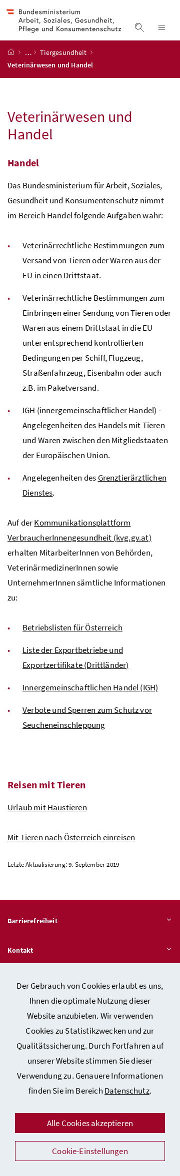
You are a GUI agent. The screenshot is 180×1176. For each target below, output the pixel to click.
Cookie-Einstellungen (90, 1151)
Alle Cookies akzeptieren (90, 1123)
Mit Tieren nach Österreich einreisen (71, 837)
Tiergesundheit (64, 52)
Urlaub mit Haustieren (47, 807)
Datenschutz (127, 1090)
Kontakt (20, 950)
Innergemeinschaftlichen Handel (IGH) (90, 687)
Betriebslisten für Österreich (72, 627)
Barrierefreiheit (33, 920)
